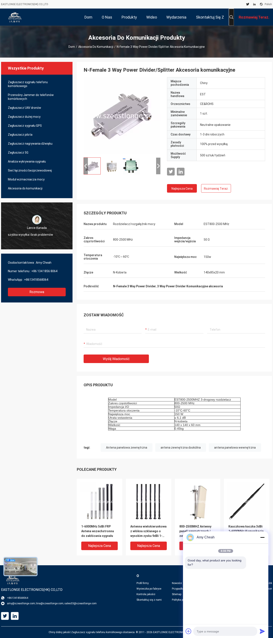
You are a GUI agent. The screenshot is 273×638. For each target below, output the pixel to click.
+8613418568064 (36, 279)
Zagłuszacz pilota (20, 134)
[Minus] (262, 537)
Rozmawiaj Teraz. (216, 188)
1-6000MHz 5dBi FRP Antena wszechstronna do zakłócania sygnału (97, 531)
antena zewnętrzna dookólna (181, 447)
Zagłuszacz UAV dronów (24, 107)
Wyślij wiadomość (116, 359)
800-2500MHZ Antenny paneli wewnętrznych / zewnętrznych (195, 531)
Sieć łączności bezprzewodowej (30, 170)
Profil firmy (142, 583)
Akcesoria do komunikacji (95, 46)
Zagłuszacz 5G (18, 152)
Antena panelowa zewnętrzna (126, 447)
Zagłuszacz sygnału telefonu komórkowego (28, 84)
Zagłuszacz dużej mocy (24, 116)
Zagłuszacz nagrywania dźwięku (30, 143)
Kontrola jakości (145, 594)
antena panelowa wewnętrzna (235, 447)
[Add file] (189, 631)
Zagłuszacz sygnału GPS (25, 125)
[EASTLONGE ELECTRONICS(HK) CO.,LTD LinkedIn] (254, 4)
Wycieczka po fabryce (148, 588)
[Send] (262, 631)
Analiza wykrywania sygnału (27, 161)
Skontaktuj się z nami (149, 599)
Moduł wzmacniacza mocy (26, 179)
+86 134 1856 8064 (44, 271)
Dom (71, 46)
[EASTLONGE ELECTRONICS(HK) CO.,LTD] (15, 17)
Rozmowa (36, 292)
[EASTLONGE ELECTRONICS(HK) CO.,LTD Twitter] (247, 4)
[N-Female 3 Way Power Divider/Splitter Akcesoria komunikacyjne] (122, 115)
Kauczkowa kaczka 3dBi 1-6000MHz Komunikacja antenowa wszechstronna (246, 531)
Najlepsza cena (182, 188)
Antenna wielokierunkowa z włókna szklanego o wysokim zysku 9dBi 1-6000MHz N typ (148, 531)
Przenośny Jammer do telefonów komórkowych (31, 96)
